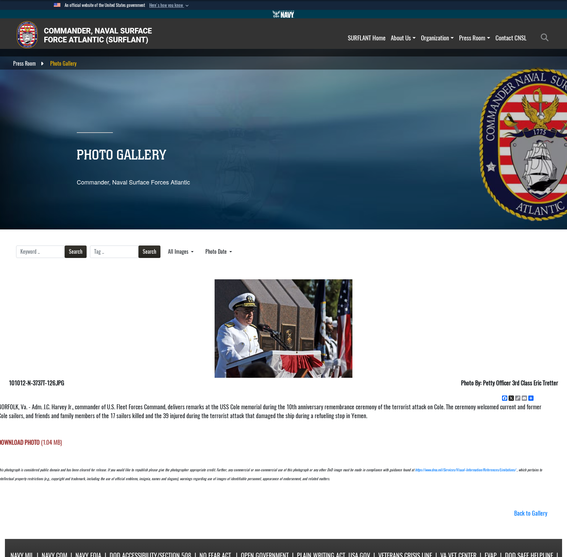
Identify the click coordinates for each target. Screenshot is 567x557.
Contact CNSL (511, 37)
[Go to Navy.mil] (283, 14)
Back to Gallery (530, 513)
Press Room (472, 37)
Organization (435, 37)
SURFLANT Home (367, 37)
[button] (169, 5)
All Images (179, 251)
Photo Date (216, 251)
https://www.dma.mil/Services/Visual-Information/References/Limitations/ (465, 469)
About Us (401, 37)
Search (75, 251)
